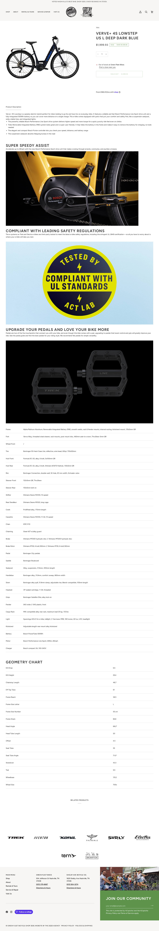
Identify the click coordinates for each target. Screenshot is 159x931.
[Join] (151, 905)
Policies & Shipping (83, 926)
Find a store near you (107, 67)
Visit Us (9, 894)
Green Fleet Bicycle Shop (19, 926)
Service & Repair (12, 890)
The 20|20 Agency (52, 926)
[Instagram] (11, 912)
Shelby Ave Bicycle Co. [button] (77, 875)
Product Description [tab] (13, 107)
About (8, 882)
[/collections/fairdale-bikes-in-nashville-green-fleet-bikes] (92, 837)
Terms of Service (127, 913)
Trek (97, 27)
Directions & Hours (43, 888)
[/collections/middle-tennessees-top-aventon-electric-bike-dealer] (41, 838)
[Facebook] (7, 912)
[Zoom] (43, 53)
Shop (8, 878)
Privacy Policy (111, 913)
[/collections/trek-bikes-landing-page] (16, 837)
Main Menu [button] (10, 875)
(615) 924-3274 (72, 884)
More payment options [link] (104, 88)
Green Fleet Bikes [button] (44, 875)
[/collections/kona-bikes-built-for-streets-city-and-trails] (67, 837)
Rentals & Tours (11, 886)
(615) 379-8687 (42, 884)
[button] (9, 12)
